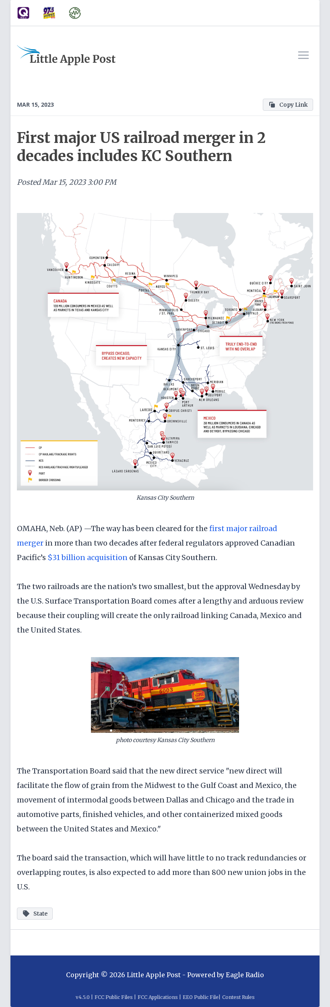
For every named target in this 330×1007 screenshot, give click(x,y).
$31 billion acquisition (87, 557)
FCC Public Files (114, 997)
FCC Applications (158, 997)
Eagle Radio (245, 975)
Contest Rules (238, 997)
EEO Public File (201, 997)
